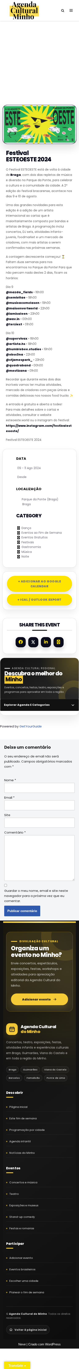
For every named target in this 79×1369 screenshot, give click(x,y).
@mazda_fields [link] (19, 292)
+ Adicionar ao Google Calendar (39, 583)
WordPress (53, 1344)
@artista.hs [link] (15, 344)
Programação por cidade (27, 1130)
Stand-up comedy (22, 1217)
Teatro (14, 1194)
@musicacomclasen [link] (22, 303)
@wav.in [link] (13, 319)
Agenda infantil (20, 1141)
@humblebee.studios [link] (23, 349)
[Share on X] (33, 642)
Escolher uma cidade (23, 1281)
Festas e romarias (21, 1228)
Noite (25, 556)
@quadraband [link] (18, 365)
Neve (22, 1344)
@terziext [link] (14, 324)
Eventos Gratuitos (34, 537)
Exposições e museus (23, 1205)
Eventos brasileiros (22, 1269)
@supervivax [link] (16, 338)
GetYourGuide (30, 726)
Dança (26, 528)
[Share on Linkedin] (46, 642)
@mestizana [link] (16, 371)
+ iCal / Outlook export (39, 600)
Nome (10, 780)
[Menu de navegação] (71, 10)
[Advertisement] (39, 58)
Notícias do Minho (22, 1153)
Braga (15, 175)
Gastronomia (31, 547)
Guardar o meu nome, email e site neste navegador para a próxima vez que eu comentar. (36, 895)
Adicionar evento (36, 999)
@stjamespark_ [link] (19, 360)
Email (9, 797)
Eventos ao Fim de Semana (41, 533)
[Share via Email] (59, 642)
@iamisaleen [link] (17, 314)
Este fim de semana (23, 1118)
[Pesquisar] (62, 10)
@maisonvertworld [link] (22, 308)
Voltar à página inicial (31, 1330)
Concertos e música (23, 1182)
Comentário (15, 832)
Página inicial (18, 1107)
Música (26, 552)
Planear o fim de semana (26, 1292)
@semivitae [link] (15, 297)
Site (7, 815)
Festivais (27, 542)
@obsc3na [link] (14, 354)
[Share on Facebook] (21, 642)
